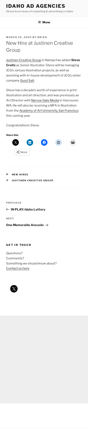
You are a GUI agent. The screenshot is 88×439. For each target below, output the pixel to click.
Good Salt (27, 80)
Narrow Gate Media (45, 100)
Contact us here (17, 268)
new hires (20, 174)
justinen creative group (33, 180)
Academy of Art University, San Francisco (49, 110)
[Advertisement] (44, 359)
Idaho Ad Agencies (35, 6)
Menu (46, 22)
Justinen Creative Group (23, 60)
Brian (42, 37)
